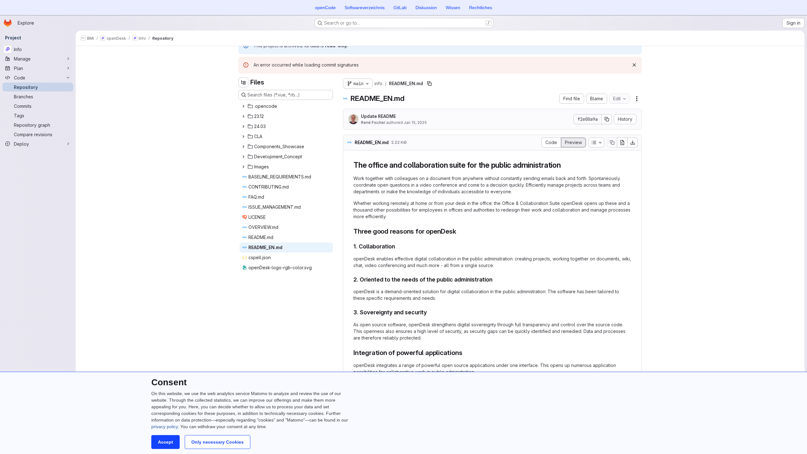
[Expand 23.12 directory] (243, 116)
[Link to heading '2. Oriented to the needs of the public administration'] (495, 279)
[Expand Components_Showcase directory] (243, 146)
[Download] (633, 142)
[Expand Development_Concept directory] (243, 156)
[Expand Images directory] (243, 167)
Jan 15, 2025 (415, 122)
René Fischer (373, 122)
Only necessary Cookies (217, 442)
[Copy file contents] (612, 142)
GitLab (400, 7)
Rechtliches (480, 7)
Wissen (453, 7)
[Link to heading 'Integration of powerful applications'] (465, 353)
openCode (325, 7)
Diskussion (426, 7)
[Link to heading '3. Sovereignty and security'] (430, 312)
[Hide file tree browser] (243, 82)
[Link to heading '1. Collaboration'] (398, 246)
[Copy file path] (429, 84)
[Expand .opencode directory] (243, 106)
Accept (165, 442)
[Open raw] (622, 142)
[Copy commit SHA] (607, 119)
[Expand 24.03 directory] (243, 126)
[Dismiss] (634, 65)
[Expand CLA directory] (243, 136)
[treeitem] (286, 106)
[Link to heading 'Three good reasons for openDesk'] (459, 231)
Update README (378, 116)
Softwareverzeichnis (365, 7)
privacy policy (164, 426)
